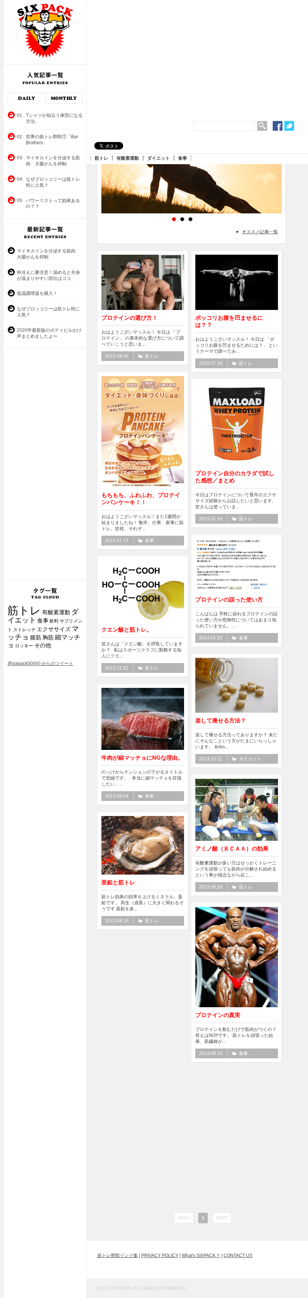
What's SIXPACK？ (201, 1255)
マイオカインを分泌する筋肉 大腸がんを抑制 (48, 254)
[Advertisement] (199, 56)
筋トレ (101, 158)
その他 (42, 645)
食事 (182, 158)
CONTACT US (237, 1255)
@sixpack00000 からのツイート (40, 663)
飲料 (54, 621)
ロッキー (24, 645)
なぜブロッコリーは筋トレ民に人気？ (48, 311)
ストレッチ (24, 629)
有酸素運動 (127, 158)
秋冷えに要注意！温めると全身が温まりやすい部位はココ (48, 275)
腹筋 (35, 638)
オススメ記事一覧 (260, 232)
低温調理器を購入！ (37, 293)
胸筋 (48, 638)
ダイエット (158, 158)
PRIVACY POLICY (159, 1255)
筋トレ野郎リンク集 (117, 1255)
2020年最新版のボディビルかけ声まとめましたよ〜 (49, 333)
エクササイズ (54, 629)
